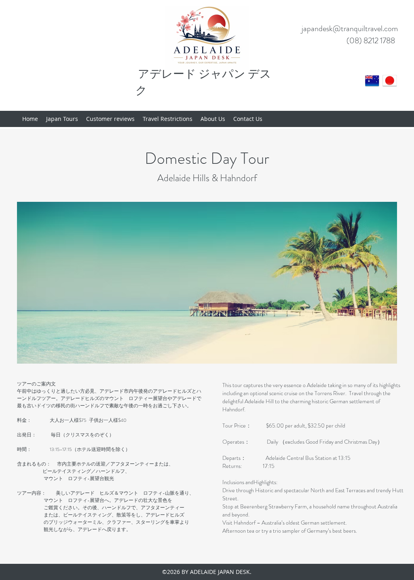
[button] (207, 283)
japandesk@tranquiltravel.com (350, 28)
